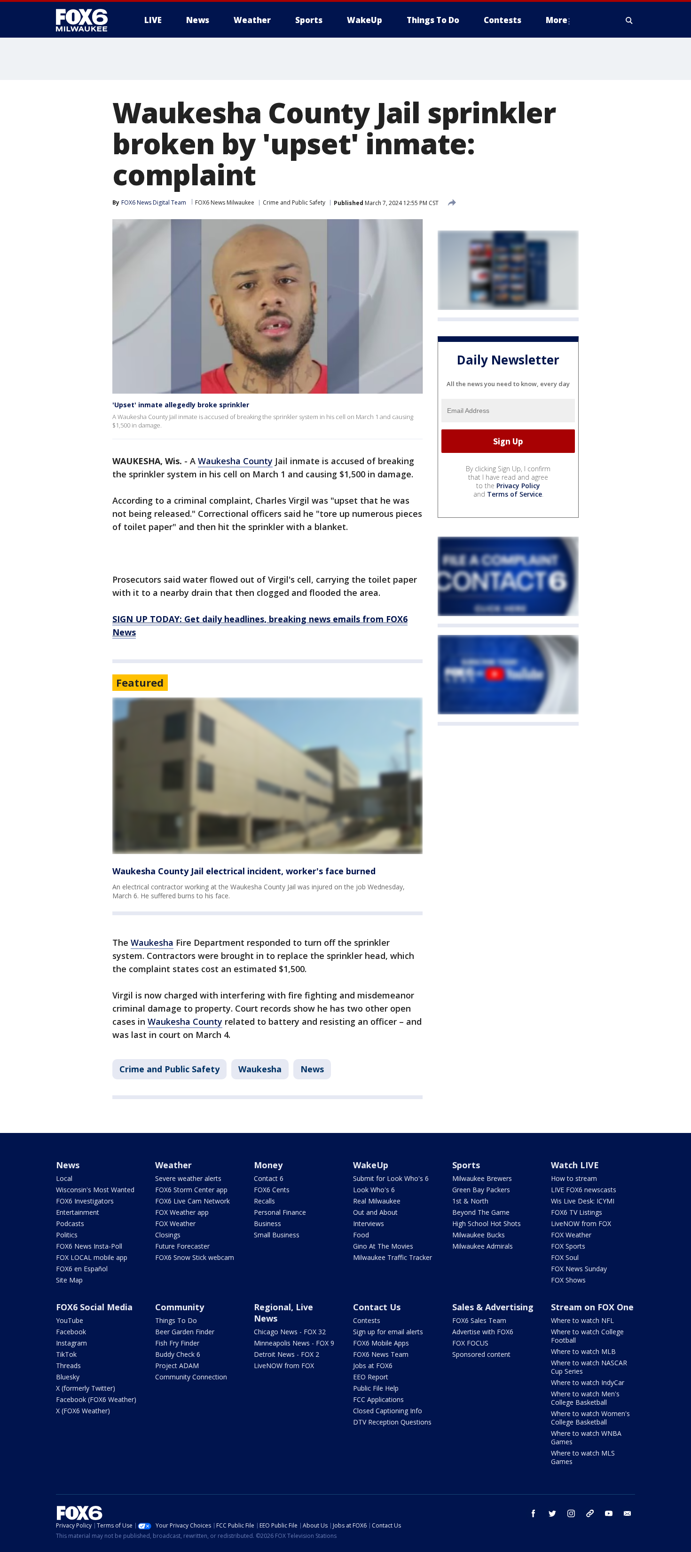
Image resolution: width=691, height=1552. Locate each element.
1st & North (470, 1200)
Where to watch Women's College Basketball (590, 1417)
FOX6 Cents (272, 1189)
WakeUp (370, 1165)
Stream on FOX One (592, 1307)
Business (267, 1223)
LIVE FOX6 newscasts (583, 1189)
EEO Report (370, 1376)
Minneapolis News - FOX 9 (294, 1342)
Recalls (264, 1200)
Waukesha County (235, 461)
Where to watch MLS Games (583, 1457)
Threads (68, 1365)
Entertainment (77, 1212)
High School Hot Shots (486, 1223)
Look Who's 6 (374, 1189)
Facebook (71, 1331)
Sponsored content (481, 1354)
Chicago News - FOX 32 (290, 1331)
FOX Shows (568, 1279)
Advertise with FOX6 (482, 1331)
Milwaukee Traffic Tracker (392, 1257)
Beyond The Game (481, 1212)
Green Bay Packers (481, 1189)
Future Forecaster (182, 1246)
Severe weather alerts (188, 1178)
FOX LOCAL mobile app (91, 1257)
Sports (466, 1165)
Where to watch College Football (587, 1336)
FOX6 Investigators (85, 1200)
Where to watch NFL (582, 1320)
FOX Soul (565, 1257)
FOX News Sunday (579, 1268)
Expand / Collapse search (629, 20)
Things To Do (176, 1320)
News (312, 1069)
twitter (552, 1513)
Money (268, 1165)
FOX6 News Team (380, 1354)
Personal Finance (280, 1212)
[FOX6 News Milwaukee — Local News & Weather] (87, 20)
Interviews (368, 1223)
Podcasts (70, 1223)
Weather (173, 1165)
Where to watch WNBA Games (586, 1437)
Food (361, 1234)
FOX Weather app (182, 1212)
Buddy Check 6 (177, 1354)
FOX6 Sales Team (479, 1320)
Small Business (276, 1234)
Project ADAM (177, 1365)
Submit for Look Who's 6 (391, 1178)
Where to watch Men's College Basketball (585, 1398)
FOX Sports (568, 1246)
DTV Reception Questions (392, 1421)
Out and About (375, 1212)
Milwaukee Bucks (478, 1234)
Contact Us (376, 1307)
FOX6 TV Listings (576, 1212)
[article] (267, 775)
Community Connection (191, 1376)
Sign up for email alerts (388, 1331)
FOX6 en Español (82, 1268)
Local (64, 1178)
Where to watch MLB (583, 1351)
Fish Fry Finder (177, 1342)
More (556, 20)
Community (179, 1307)
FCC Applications (378, 1399)
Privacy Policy (518, 485)
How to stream (574, 1178)
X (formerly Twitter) (85, 1388)
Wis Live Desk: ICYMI (582, 1200)
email (627, 1513)
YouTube (69, 1320)
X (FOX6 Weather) (83, 1410)
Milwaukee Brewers (482, 1178)
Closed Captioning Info (387, 1410)
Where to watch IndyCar (587, 1382)
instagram (571, 1513)
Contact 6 (268, 1178)
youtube (608, 1513)
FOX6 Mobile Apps (381, 1342)
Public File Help (376, 1388)
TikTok (66, 1354)
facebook (533, 1513)
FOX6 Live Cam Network (192, 1200)
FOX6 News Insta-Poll (89, 1246)
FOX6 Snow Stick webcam (194, 1257)
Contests (366, 1320)
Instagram (71, 1342)
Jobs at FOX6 (373, 1365)
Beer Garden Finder (184, 1331)
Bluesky (67, 1376)
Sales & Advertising (493, 1307)
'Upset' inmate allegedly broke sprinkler (180, 404)
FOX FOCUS (470, 1342)
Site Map (69, 1279)
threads (589, 1513)
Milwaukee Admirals (482, 1246)
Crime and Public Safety (294, 202)
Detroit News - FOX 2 (286, 1354)
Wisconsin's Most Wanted (95, 1189)
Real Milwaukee (376, 1200)
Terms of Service (514, 494)
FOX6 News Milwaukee (224, 202)
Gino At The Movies (383, 1246)
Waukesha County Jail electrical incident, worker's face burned (244, 871)
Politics (67, 1234)
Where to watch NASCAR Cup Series (589, 1367)
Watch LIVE (575, 1165)
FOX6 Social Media (94, 1307)
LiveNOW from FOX (581, 1223)
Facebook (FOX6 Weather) (96, 1399)
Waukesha (152, 942)
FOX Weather (175, 1223)
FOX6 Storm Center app (191, 1189)
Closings (168, 1234)
